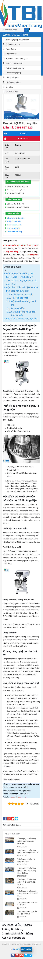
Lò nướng (9, 87)
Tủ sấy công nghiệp (12, 82)
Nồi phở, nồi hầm (12, 92)
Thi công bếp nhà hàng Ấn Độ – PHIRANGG (27, 913)
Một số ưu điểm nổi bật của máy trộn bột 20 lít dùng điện (22, 289)
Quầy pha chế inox (12, 44)
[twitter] (30, 956)
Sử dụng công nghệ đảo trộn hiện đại (23, 313)
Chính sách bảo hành (14, 225)
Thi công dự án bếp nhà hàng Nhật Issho (26, 860)
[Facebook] (13, 956)
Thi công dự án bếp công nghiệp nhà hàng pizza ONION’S (26, 841)
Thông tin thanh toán (14, 221)
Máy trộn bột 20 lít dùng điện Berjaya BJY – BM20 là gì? (20, 275)
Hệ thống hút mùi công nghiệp (16, 58)
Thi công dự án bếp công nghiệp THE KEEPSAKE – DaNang (26, 882)
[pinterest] (17, 956)
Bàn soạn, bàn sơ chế (13, 63)
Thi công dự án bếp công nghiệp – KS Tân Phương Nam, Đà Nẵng (26, 870)
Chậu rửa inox (10, 54)
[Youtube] (21, 956)
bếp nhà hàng (12, 251)
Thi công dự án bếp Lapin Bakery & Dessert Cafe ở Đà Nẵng (27, 893)
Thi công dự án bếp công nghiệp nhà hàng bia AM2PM (27, 851)
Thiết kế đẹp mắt (19, 298)
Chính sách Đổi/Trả (13, 228)
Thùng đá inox (10, 49)
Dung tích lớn (17, 308)
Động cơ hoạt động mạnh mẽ (23, 303)
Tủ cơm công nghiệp (13, 73)
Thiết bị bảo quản (11, 77)
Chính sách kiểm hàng (14, 232)
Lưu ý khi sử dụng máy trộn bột (21, 318)
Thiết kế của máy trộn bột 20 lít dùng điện (21, 282)
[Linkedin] (26, 956)
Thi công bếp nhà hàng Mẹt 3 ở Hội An (27, 903)
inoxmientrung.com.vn (18, 797)
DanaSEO (16, 949)
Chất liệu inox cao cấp (22, 294)
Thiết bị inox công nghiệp (14, 68)
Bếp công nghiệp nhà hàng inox (17, 40)
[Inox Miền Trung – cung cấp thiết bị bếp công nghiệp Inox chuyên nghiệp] (21, 14)
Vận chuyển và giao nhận (15, 218)
